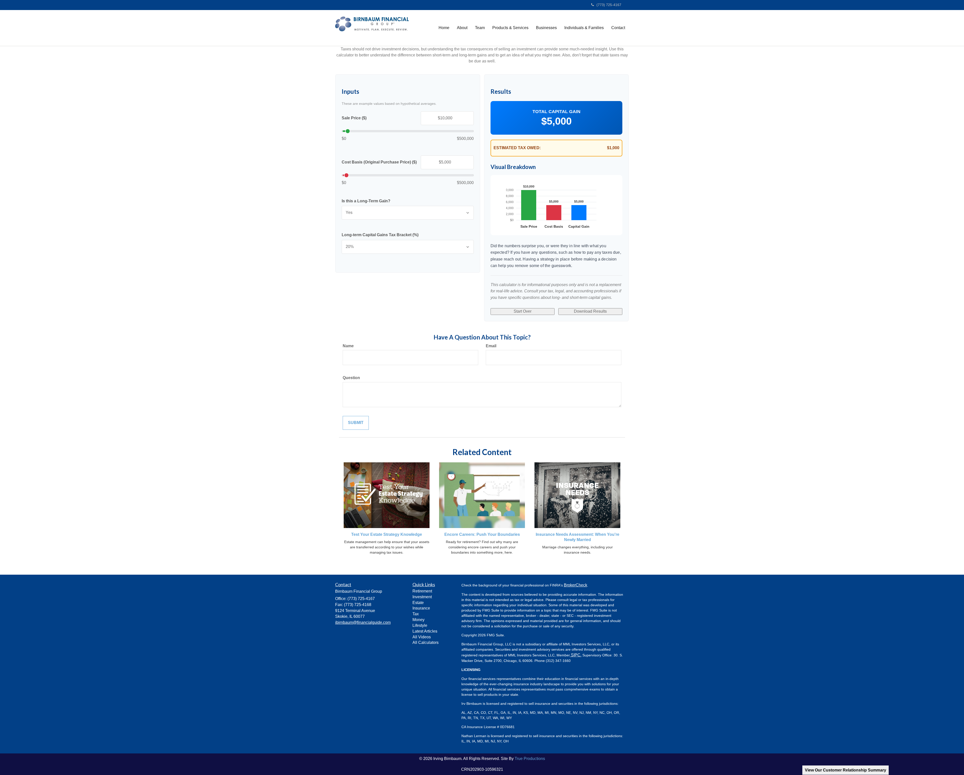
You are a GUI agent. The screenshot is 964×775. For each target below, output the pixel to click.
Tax (415, 614)
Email (491, 346)
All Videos (421, 637)
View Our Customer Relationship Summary (845, 770)
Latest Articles (424, 631)
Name (348, 346)
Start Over (522, 311)
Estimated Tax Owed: (517, 148)
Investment (422, 597)
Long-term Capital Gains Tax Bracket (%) (380, 235)
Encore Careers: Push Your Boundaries (482, 534)
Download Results (590, 311)
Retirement (422, 591)
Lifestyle (419, 625)
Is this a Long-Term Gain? (366, 201)
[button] (462, 27)
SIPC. (575, 655)
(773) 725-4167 (608, 5)
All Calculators (425, 642)
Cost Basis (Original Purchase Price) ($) (379, 162)
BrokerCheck (575, 585)
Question (351, 378)
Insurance (421, 608)
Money (418, 620)
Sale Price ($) (354, 118)
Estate (418, 602)
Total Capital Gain (556, 111)
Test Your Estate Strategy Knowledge (386, 534)
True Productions (530, 758)
